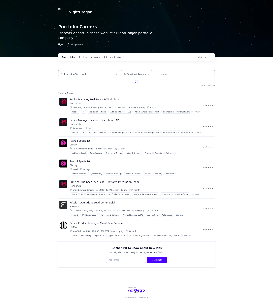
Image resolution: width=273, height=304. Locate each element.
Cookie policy (143, 297)
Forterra (74, 206)
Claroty (73, 144)
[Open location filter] (211, 74)
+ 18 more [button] (196, 111)
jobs (68, 57)
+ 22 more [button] (186, 235)
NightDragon (80, 12)
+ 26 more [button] (178, 215)
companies (89, 57)
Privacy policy (130, 297)
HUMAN (74, 227)
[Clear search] (116, 74)
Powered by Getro (207, 85)
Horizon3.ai (76, 103)
